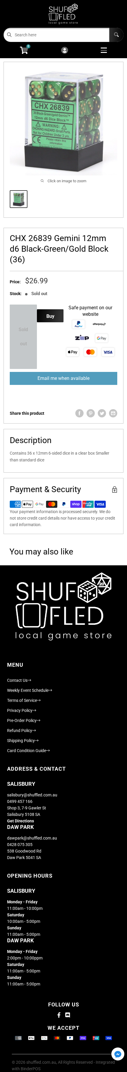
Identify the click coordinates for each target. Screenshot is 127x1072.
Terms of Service (22, 700)
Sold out (23, 337)
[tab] (63, 456)
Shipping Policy (21, 740)
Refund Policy (19, 730)
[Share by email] (113, 413)
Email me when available (63, 378)
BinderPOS (30, 1068)
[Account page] (64, 51)
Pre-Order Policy (22, 720)
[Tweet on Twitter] (102, 413)
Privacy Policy (19, 710)
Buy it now (50, 317)
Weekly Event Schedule (27, 690)
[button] (117, 1054)
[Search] (116, 35)
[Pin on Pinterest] (91, 413)
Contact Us (17, 680)
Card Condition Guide (26, 750)
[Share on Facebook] (79, 413)
